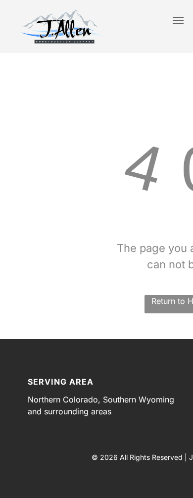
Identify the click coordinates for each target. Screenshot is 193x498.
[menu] (178, 20)
